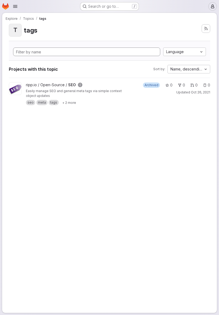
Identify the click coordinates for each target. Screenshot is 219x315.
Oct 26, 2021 (200, 92)
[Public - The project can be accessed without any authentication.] (80, 85)
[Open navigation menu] (15, 6)
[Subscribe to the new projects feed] (206, 28)
